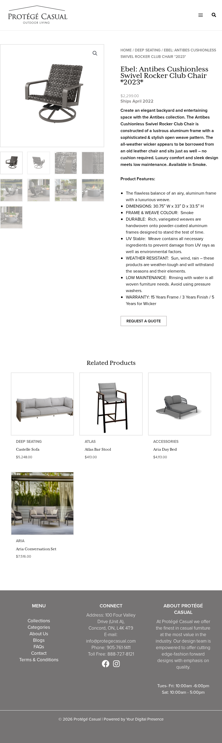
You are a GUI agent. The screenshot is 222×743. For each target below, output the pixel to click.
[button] (214, 15)
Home (126, 50)
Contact (39, 653)
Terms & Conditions (38, 659)
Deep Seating (148, 50)
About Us (39, 633)
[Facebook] (105, 663)
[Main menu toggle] (200, 15)
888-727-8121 (120, 654)
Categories (39, 627)
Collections (39, 620)
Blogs (39, 640)
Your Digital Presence (145, 719)
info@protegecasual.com (111, 641)
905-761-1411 (118, 647)
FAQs (39, 646)
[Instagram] (116, 663)
